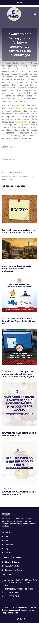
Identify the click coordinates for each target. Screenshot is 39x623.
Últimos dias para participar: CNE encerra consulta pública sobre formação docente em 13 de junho (18, 374)
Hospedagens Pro (10, 613)
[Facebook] (14, 2)
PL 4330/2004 (19, 108)
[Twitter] (18, 2)
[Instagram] (21, 2)
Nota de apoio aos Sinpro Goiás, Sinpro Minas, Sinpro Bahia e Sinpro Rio (18, 321)
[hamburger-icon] (34, 14)
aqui (10, 147)
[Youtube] (24, 2)
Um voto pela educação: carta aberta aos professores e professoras (16, 268)
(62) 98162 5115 (11, 596)
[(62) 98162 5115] (2, 596)
